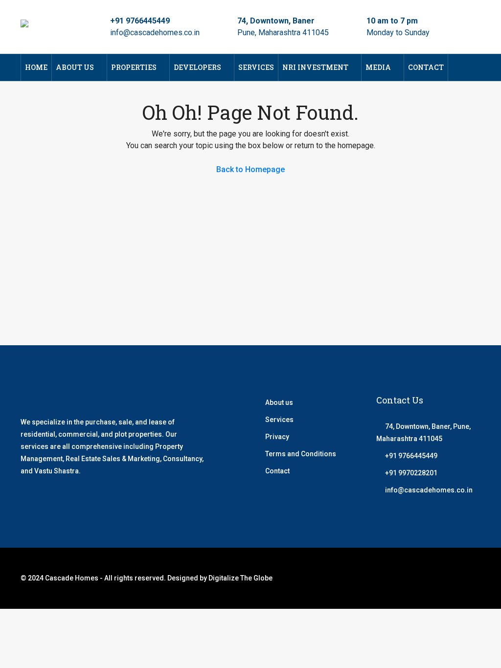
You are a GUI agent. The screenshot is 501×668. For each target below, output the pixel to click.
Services (256, 67)
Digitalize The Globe (240, 578)
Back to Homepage (250, 169)
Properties (134, 67)
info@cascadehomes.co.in (155, 32)
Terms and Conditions (300, 454)
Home (36, 67)
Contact (426, 67)
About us (279, 402)
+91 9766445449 (140, 20)
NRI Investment (315, 67)
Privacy (277, 437)
